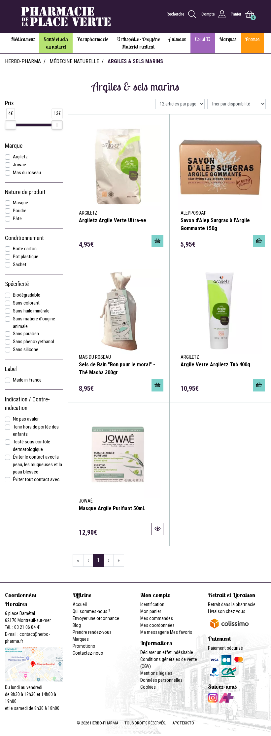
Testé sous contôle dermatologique (31, 445)
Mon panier (150, 611)
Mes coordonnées (157, 625)
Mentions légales (156, 673)
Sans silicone (25, 349)
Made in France (27, 380)
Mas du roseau (27, 173)
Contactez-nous (88, 653)
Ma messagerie (154, 632)
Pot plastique (25, 257)
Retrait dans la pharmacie (231, 604)
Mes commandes (156, 618)
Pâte (17, 219)
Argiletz (20, 157)
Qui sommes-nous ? (91, 611)
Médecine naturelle (74, 61)
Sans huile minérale (31, 311)
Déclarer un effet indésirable (166, 652)
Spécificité (17, 284)
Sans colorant (26, 303)
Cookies (148, 687)
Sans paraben (26, 334)
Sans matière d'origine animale (34, 322)
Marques (81, 639)
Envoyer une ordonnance (96, 618)
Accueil (80, 604)
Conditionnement (24, 238)
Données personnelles (161, 680)
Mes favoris (181, 632)
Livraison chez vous (226, 611)
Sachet (19, 264)
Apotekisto (183, 722)
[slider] (10, 125)
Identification (152, 604)
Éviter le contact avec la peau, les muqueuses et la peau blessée (37, 464)
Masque (20, 203)
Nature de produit (25, 192)
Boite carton (25, 249)
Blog (77, 625)
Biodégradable (26, 295)
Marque (13, 146)
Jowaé (19, 165)
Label (11, 369)
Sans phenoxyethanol (33, 342)
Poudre (19, 211)
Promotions (84, 646)
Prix (9, 103)
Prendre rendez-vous (92, 632)
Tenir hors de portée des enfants (36, 430)
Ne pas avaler (26, 419)
